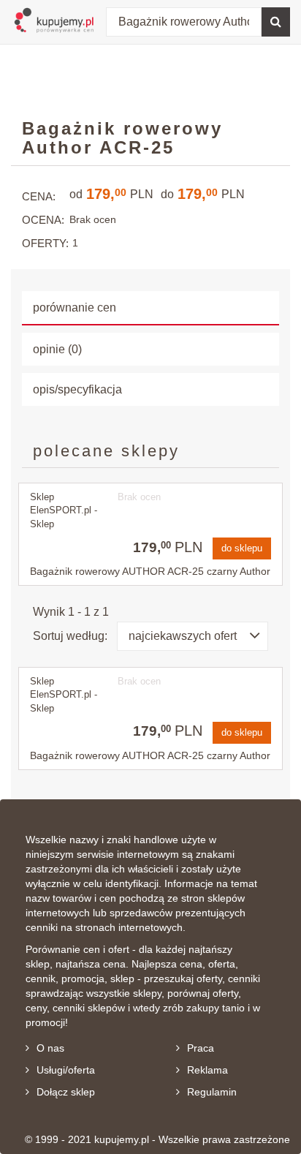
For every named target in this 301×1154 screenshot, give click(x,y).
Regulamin (212, 1092)
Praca (200, 1048)
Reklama (207, 1070)
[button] (192, 636)
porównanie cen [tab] (74, 307)
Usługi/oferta (66, 1070)
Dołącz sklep (66, 1092)
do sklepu (241, 548)
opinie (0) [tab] (57, 349)
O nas (50, 1048)
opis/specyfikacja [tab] (77, 389)
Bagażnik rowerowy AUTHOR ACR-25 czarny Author (150, 571)
